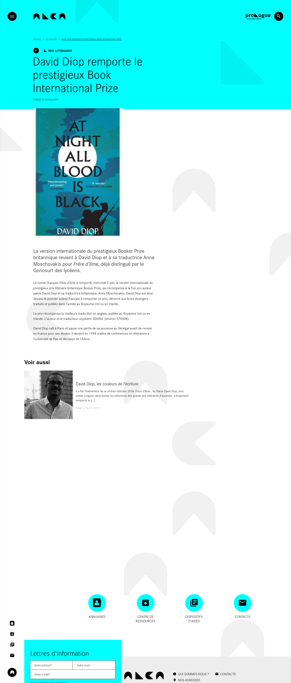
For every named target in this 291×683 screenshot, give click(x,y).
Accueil (37, 39)
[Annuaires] (12, 623)
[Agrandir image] (97, 172)
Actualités (51, 39)
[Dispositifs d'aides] (12, 644)
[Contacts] (12, 655)
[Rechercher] (278, 16)
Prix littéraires (60, 50)
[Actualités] (36, 50)
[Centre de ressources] (12, 634)
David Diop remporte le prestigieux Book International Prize (91, 39)
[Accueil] (49, 16)
